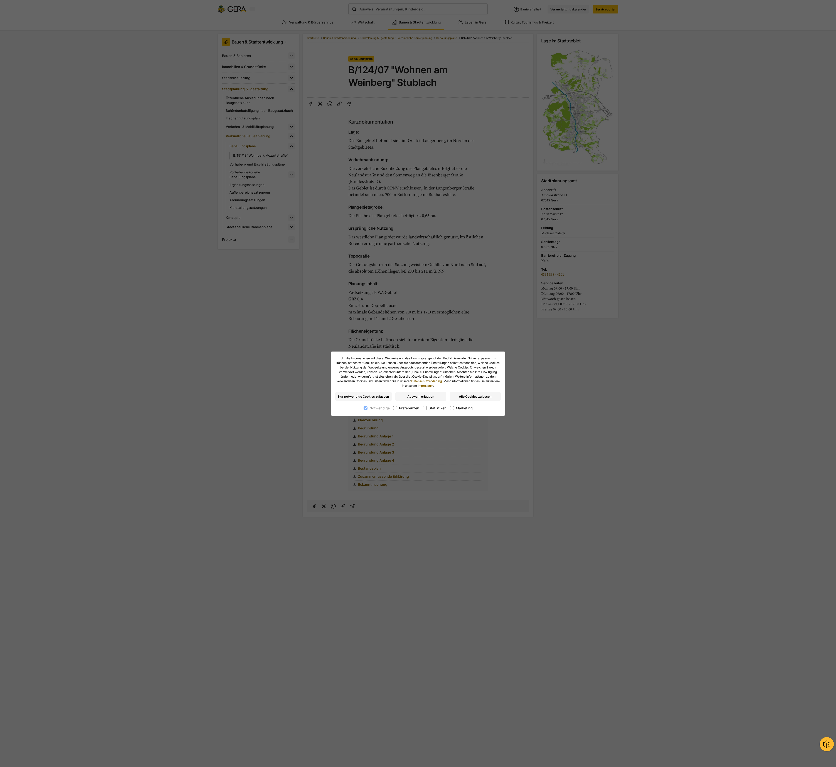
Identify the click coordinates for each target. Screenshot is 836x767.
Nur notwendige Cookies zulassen (363, 396)
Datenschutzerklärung (426, 381)
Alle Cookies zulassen (475, 396)
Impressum (425, 385)
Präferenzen (409, 408)
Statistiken (438, 408)
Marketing (464, 408)
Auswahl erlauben (420, 396)
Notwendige (379, 408)
